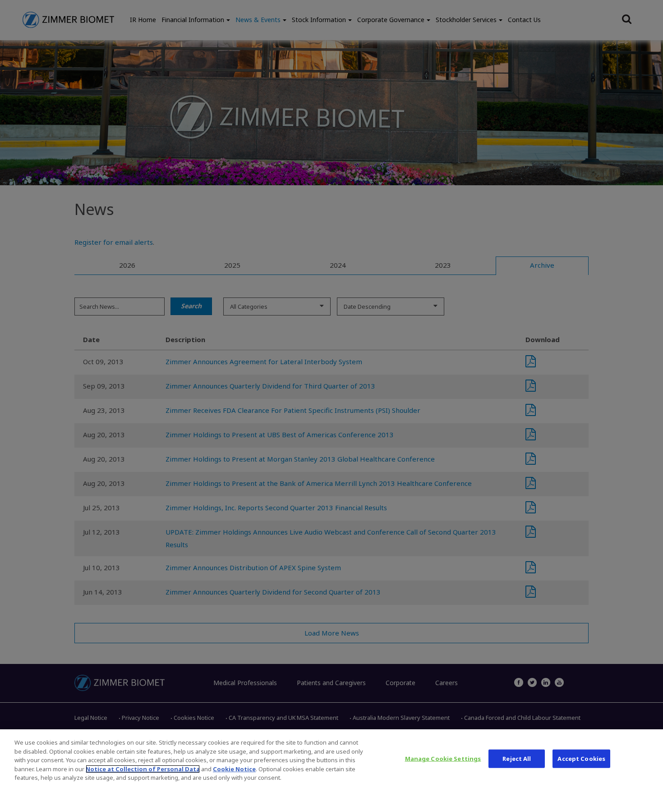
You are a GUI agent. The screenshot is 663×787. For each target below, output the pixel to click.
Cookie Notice (234, 769)
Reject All (516, 759)
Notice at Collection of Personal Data (143, 769)
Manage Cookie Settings (443, 759)
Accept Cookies (581, 759)
